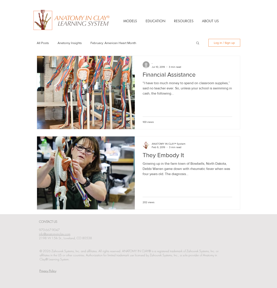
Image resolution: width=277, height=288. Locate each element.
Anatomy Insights (70, 43)
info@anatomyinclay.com (54, 234)
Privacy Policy (47, 271)
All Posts (43, 43)
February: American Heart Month (113, 43)
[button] (198, 43)
